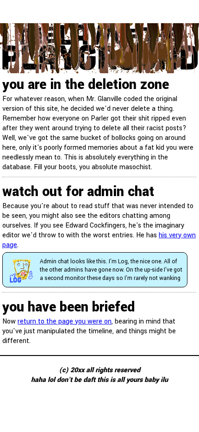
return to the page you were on (65, 321)
